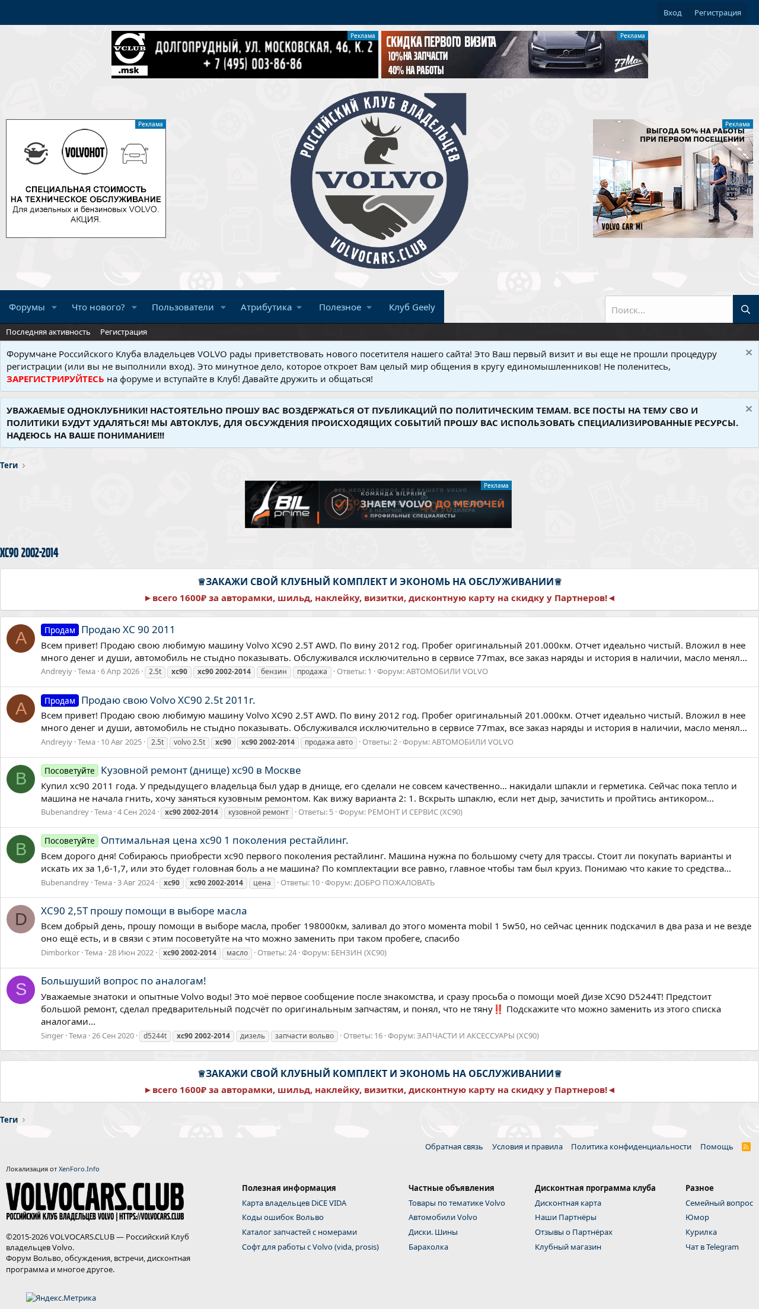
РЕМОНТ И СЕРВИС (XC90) (415, 811)
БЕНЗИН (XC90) (359, 952)
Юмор (697, 1217)
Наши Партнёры (566, 1217)
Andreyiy (56, 671)
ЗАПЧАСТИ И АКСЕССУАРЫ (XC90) (478, 1035)
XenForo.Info (79, 1168)
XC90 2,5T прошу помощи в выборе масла (144, 910)
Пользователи (183, 307)
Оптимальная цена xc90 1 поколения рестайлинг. (196, 840)
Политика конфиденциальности (631, 1146)
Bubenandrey (65, 811)
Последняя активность (48, 331)
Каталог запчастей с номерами (299, 1232)
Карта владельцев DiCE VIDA (294, 1202)
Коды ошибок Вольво (283, 1217)
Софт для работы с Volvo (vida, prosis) (310, 1246)
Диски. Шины (433, 1232)
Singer (52, 1035)
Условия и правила (527, 1146)
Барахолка (428, 1246)
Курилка (701, 1232)
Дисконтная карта (568, 1202)
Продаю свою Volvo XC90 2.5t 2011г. (150, 700)
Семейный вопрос (719, 1202)
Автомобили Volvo (443, 1217)
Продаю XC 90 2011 (110, 629)
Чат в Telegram (712, 1246)
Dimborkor (60, 952)
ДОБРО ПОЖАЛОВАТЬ (394, 882)
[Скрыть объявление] (747, 354)
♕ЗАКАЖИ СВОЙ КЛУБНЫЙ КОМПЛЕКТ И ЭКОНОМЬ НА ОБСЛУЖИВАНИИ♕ (379, 581)
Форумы (27, 307)
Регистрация (123, 331)
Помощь (717, 1146)
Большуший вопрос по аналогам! (123, 980)
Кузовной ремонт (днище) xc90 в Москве (172, 770)
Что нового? (98, 307)
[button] (54, 307)
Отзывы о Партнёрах (574, 1232)
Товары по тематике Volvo (457, 1202)
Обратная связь (454, 1146)
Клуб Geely (412, 307)
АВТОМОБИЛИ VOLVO (447, 671)
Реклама (362, 35)
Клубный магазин (568, 1246)
